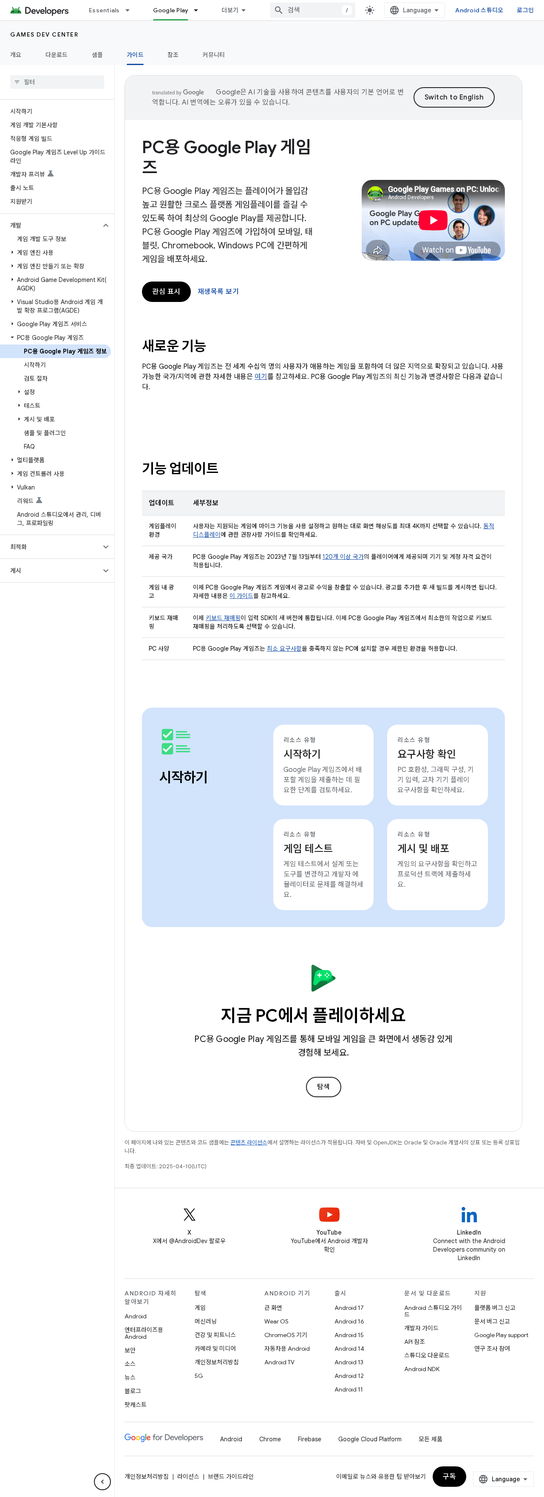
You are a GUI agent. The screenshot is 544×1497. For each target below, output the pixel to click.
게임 (200, 1308)
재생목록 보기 (218, 291)
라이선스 (188, 1476)
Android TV (279, 1362)
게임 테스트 (308, 848)
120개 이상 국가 (343, 557)
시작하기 (302, 754)
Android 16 (349, 1321)
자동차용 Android (287, 1348)
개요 (16, 55)
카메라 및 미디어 (215, 1348)
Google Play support (501, 1335)
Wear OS (276, 1321)
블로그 (133, 1391)
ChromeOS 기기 (285, 1335)
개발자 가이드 (421, 1328)
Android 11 (348, 1389)
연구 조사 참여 (492, 1348)
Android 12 (349, 1376)
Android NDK (421, 1369)
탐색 (323, 1087)
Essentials (104, 10)
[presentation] (323, 346)
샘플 (97, 55)
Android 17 (349, 1308)
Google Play (171, 10)
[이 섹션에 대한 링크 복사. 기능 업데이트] (229, 470)
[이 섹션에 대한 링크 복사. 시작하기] (219, 779)
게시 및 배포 (423, 848)
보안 (130, 1350)
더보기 (229, 10)
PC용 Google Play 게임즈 (226, 157)
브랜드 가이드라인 (231, 1476)
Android (136, 1316)
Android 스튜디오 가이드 (433, 1311)
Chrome (270, 1439)
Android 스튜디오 (479, 10)
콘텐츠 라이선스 (248, 1142)
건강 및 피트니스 (215, 1335)
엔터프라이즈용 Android (144, 1333)
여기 (261, 377)
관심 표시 (166, 291)
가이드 (135, 55)
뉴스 (130, 1377)
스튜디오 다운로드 (427, 1355)
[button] (50, 225)
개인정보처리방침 (217, 1362)
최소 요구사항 (284, 648)
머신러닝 (206, 1321)
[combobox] (312, 10)
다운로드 (56, 55)
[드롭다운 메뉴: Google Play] (199, 10)
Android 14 (349, 1348)
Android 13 (348, 1362)
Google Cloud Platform (370, 1439)
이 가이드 (241, 596)
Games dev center (44, 34)
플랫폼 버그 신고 (495, 1308)
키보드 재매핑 (223, 618)
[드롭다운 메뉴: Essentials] (131, 10)
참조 (173, 55)
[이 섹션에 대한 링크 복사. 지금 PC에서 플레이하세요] (417, 1017)
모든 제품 (430, 1439)
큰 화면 (273, 1308)
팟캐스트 (136, 1405)
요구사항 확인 (426, 754)
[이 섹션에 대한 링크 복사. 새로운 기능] (217, 347)
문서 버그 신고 (492, 1321)
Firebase (309, 1439)
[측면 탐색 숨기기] (102, 1481)
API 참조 (414, 1342)
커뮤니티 (213, 55)
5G (199, 1376)
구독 (449, 1476)
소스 (130, 1364)
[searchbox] (57, 82)
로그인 (525, 10)
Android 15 (349, 1335)
